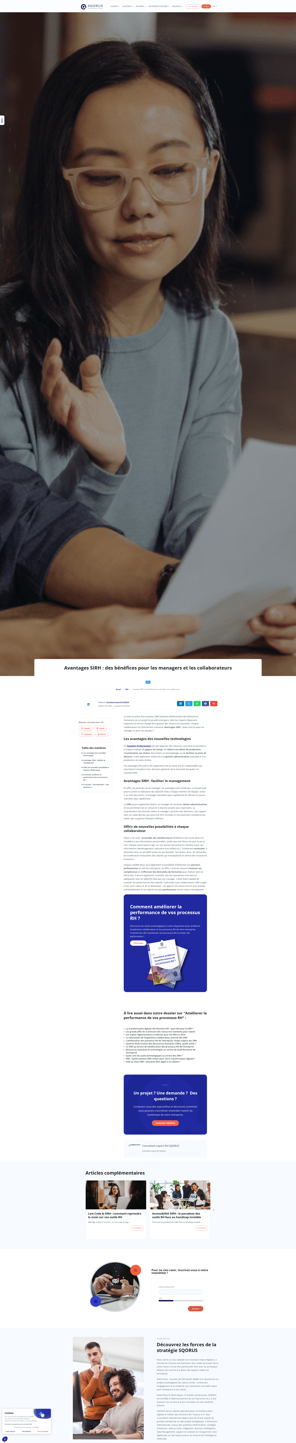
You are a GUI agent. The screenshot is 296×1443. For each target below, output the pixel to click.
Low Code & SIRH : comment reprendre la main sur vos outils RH (114, 1215)
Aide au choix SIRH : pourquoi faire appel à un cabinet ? (153, 1061)
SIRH (148, 682)
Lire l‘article (137, 1228)
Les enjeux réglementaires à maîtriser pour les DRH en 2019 (155, 1034)
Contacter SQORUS (165, 1123)
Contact (206, 6)
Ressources (176, 6)
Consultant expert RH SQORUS (117, 702)
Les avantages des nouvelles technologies (94, 754)
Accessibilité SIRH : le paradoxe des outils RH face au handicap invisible (176, 1215)
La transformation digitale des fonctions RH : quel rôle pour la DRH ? (159, 1028)
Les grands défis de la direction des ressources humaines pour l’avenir (160, 1031)
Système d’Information (139, 746)
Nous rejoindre (193, 6)
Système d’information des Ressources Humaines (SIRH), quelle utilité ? (161, 1043)
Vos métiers (126, 6)
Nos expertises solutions (158, 6)
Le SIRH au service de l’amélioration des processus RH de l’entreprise (160, 1046)
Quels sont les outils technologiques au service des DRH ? (154, 1055)
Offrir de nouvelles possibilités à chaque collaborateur (96, 768)
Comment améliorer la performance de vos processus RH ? (95, 777)
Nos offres (140, 6)
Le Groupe (114, 6)
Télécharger (138, 943)
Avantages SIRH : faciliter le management (94, 761)
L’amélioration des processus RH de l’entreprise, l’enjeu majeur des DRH (161, 1040)
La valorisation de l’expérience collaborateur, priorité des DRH (156, 1037)
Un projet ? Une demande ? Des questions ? (96, 785)
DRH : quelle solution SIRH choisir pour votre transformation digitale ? (160, 1058)
